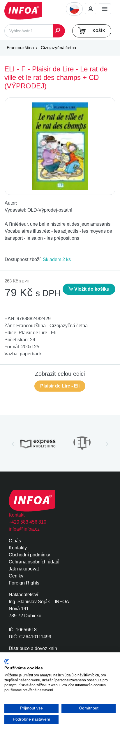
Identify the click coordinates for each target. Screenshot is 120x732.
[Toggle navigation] (104, 9)
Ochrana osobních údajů (34, 561)
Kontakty (18, 547)
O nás (15, 540)
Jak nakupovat (24, 568)
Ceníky (16, 575)
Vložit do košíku (91, 289)
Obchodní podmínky (29, 554)
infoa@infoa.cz (24, 529)
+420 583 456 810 (27, 522)
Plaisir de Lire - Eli (60, 385)
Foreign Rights (24, 582)
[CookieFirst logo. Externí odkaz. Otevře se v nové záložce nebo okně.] (6, 661)
